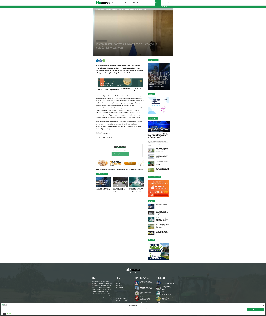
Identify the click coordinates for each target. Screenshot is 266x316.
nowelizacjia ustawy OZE (121, 169)
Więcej (157, 2)
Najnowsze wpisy (153, 60)
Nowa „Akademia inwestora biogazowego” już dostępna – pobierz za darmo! (162, 150)
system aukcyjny (134, 169)
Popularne (151, 201)
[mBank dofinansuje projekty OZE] (137, 293)
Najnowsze (160, 278)
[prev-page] (97, 194)
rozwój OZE (128, 169)
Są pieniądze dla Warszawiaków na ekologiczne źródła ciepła (146, 288)
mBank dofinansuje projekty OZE (145, 293)
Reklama (151, 94)
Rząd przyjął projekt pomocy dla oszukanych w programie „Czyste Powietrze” (146, 283)
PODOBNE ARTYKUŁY (102, 174)
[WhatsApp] (103, 60)
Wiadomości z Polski (104, 40)
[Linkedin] (164, 7)
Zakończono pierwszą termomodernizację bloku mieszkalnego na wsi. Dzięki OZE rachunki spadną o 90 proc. (145, 299)
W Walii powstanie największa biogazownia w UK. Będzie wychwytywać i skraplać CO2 (136, 189)
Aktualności (108, 10)
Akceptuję (255, 310)
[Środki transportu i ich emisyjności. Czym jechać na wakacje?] (120, 182)
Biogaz (113, 2)
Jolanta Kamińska (101, 51)
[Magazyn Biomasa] (132, 269)
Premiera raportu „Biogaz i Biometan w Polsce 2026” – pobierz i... (162, 156)
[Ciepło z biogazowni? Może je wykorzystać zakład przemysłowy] (151, 226)
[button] (263, 305)
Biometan (120, 2)
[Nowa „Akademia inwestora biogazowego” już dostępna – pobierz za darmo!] (151, 150)
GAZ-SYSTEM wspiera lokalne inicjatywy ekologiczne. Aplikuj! (162, 169)
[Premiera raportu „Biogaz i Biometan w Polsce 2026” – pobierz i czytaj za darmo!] (151, 156)
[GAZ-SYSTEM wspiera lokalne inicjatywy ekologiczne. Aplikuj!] (151, 170)
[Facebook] (160, 7)
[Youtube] (169, 7)
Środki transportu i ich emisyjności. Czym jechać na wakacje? (119, 189)
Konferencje (150, 2)
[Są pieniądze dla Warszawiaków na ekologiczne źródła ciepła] (137, 288)
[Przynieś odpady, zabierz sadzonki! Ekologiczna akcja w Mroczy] (151, 233)
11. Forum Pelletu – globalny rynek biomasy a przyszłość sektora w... (162, 163)
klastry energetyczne (111, 169)
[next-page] (99, 194)
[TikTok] (167, 7)
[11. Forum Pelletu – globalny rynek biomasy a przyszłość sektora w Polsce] (151, 163)
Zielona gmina (140, 2)
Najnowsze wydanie (154, 177)
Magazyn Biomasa (100, 10)
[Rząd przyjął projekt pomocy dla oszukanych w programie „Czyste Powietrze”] (137, 283)
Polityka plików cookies (6, 313)
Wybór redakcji (153, 118)
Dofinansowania (142, 278)
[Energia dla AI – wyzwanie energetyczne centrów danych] (103, 182)
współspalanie (140, 169)
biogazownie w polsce (103, 169)
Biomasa (127, 2)
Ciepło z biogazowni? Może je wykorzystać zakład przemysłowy (162, 226)
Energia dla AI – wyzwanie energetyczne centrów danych (103, 189)
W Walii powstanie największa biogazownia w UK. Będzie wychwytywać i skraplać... (162, 219)
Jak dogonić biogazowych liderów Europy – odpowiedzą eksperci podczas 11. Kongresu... (158, 136)
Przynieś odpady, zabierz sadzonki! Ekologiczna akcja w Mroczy (162, 232)
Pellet (133, 2)
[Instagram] (162, 7)
